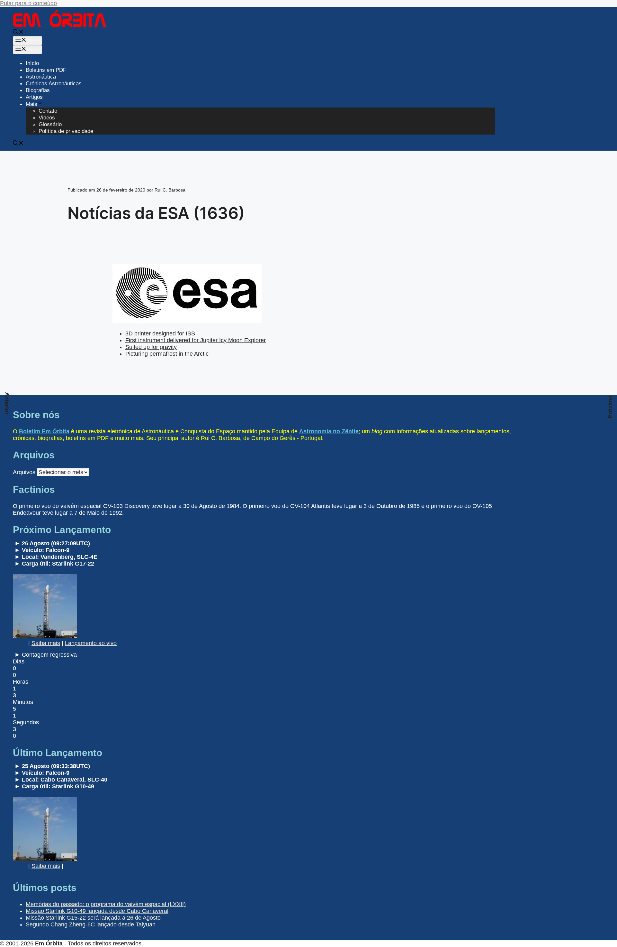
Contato (48, 111)
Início (32, 63)
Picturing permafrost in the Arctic (167, 354)
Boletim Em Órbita (44, 431)
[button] (18, 33)
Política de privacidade (66, 131)
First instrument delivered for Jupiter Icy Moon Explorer (195, 340)
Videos (47, 118)
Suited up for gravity (151, 347)
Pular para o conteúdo (28, 3)
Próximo (610, 406)
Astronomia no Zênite (329, 431)
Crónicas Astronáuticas (54, 83)
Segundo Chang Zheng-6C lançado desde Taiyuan (91, 924)
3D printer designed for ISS (160, 333)
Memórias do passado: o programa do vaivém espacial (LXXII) (106, 904)
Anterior (7, 403)
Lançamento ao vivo (91, 643)
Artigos (34, 97)
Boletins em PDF (46, 70)
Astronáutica (41, 77)
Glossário (50, 124)
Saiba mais (45, 643)
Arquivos (24, 472)
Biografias (38, 90)
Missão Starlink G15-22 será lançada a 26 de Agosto (93, 917)
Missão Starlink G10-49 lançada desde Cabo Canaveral (97, 911)
